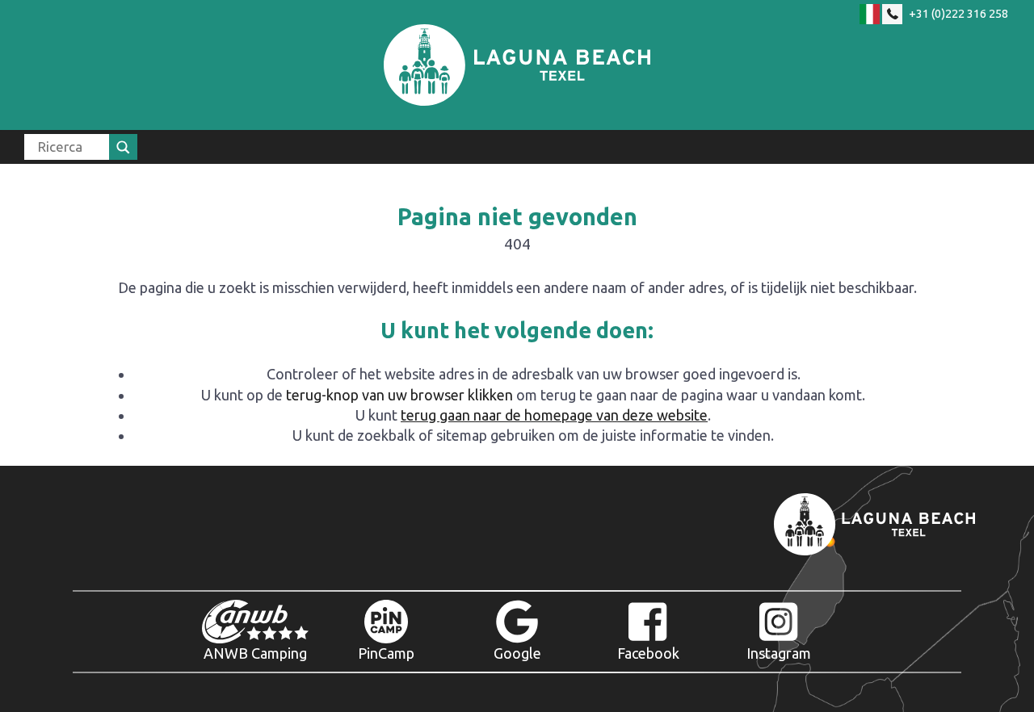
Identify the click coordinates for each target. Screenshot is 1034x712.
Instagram (778, 653)
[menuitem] (80, 147)
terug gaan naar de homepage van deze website (554, 415)
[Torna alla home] (517, 65)
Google (517, 653)
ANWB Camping (255, 653)
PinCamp (386, 653)
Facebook (648, 653)
